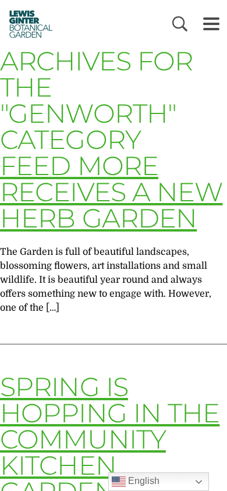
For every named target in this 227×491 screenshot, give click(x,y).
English (142, 481)
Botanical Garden (27, 24)
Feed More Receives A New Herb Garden (111, 192)
